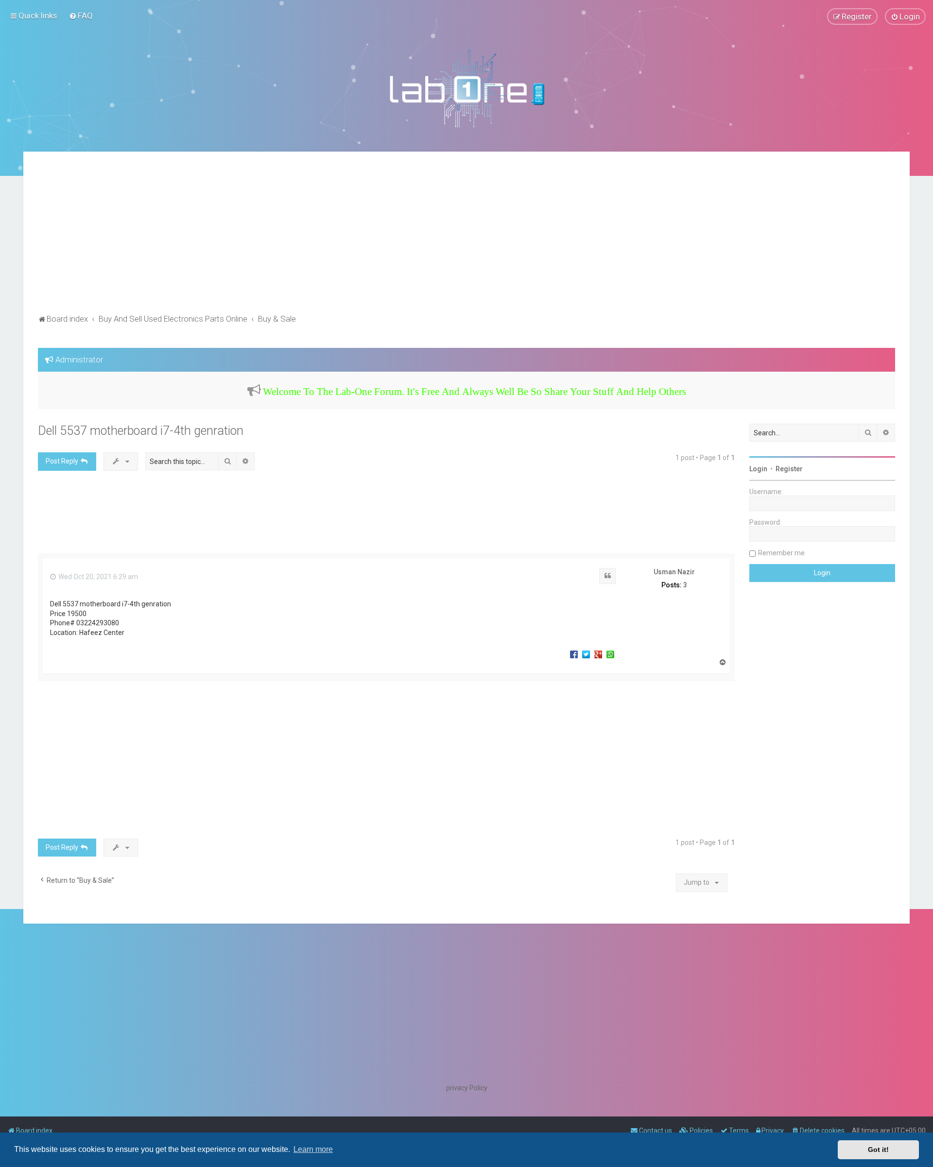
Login (758, 469)
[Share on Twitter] (586, 654)
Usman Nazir (674, 572)
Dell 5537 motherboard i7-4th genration (140, 431)
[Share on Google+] (598, 654)
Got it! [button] (878, 1149)
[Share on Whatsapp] (610, 654)
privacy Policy (466, 1088)
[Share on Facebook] (574, 654)
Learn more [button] (313, 1149)
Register (789, 469)
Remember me (781, 553)
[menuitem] (81, 15)
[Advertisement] (466, 239)
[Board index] (466, 88)
